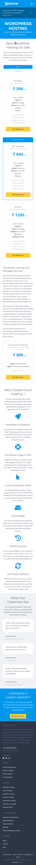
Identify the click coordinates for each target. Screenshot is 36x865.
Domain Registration (9, 767)
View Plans (19, 377)
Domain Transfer (8, 770)
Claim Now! (7, 15)
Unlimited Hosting (8, 787)
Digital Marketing (8, 820)
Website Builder (8, 824)
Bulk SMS (5, 827)
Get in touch (19, 716)
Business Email (7, 807)
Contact (5, 844)
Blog (4, 847)
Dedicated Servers (9, 794)
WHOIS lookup (7, 774)
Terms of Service (17, 854)
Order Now (19, 129)
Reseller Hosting (8, 797)
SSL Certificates (8, 777)
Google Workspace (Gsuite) (11, 830)
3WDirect (15, 862)
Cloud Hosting (7, 790)
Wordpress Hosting (9, 800)
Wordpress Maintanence (10, 817)
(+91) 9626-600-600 (9, 748)
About (5, 840)
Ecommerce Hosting (9, 804)
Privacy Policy (7, 854)
